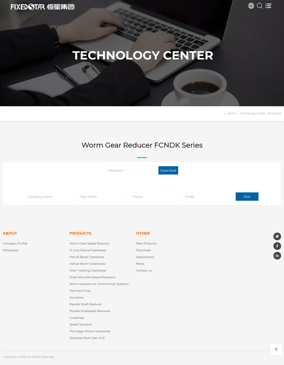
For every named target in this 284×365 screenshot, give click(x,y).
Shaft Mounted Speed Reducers (92, 277)
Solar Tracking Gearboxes (88, 270)
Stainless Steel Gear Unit (87, 338)
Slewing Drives (80, 291)
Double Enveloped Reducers (90, 311)
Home (231, 113)
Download (143, 250)
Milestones (10, 250)
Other (143, 233)
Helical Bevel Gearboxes (87, 257)
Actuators (76, 297)
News (140, 264)
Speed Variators (81, 324)
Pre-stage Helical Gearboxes (90, 331)
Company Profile (15, 243)
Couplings (77, 317)
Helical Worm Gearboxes (87, 264)
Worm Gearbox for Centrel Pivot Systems (99, 284)
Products (80, 233)
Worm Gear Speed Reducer (89, 243)
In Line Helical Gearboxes (88, 250)
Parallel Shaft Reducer (86, 304)
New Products (146, 243)
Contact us (144, 270)
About (10, 233)
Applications (145, 257)
